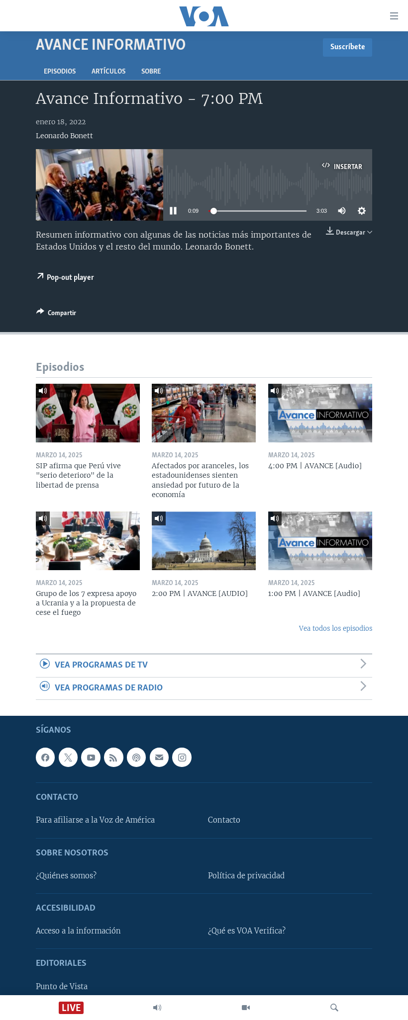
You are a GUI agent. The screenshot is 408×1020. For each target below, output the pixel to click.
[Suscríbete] (159, 757)
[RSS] (113, 757)
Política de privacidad (246, 875)
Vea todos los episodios (335, 628)
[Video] (246, 1007)
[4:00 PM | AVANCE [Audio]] (320, 413)
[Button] (56, 314)
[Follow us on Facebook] (45, 757)
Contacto (224, 820)
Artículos (108, 72)
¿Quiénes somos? (66, 875)
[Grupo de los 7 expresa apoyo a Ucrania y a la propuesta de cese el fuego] (88, 540)
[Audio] (157, 1007)
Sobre (151, 72)
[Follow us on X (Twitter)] (68, 757)
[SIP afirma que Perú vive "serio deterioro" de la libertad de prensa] (88, 413)
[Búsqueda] (334, 1007)
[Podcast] (136, 757)
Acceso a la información (78, 931)
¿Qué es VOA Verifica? (247, 931)
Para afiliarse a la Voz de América (95, 820)
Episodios (60, 72)
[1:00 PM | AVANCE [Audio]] (320, 540)
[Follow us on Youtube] (90, 757)
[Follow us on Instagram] (181, 757)
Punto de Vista (62, 986)
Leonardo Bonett (64, 135)
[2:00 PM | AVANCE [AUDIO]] (204, 540)
